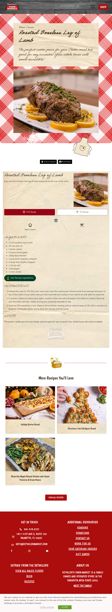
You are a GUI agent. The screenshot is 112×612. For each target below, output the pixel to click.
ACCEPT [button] (64, 607)
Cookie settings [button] (47, 607)
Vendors (82, 527)
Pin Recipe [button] (84, 212)
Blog (29, 576)
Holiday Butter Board (30, 424)
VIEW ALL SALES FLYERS (29, 570)
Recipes (29, 581)
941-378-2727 (31, 529)
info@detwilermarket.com (31, 544)
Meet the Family (83, 585)
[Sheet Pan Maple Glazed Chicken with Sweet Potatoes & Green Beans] (30, 454)
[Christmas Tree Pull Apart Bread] (82, 404)
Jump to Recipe (49, 161)
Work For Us (83, 543)
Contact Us (83, 538)
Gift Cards (83, 554)
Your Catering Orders (82, 548)
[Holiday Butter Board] (30, 402)
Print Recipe (66, 161)
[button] (20, 278)
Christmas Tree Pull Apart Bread (82, 428)
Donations (82, 533)
